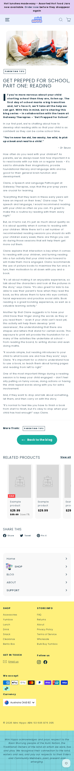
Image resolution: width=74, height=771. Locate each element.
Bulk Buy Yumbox (47, 643)
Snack (6, 634)
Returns (41, 619)
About (40, 624)
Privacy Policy (45, 629)
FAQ (39, 614)
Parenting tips (14, 71)
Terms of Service (47, 634)
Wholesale (43, 639)
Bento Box (9, 643)
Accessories (10, 614)
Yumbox (8, 619)
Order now (32, 7)
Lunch (6, 624)
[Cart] (68, 19)
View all (65, 457)
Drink (6, 629)
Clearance (9, 639)
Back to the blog (39, 440)
